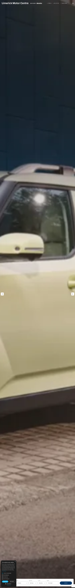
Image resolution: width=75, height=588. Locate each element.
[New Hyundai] (33, 1)
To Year (39, 580)
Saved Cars (64, 3)
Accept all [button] (5, 581)
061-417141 (56, 3)
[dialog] (8, 573)
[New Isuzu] (39, 1)
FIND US (49, 3)
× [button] (15, 561)
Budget (48, 580)
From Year (30, 580)
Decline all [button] (12, 581)
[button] (8, 583)
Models (17, 580)
